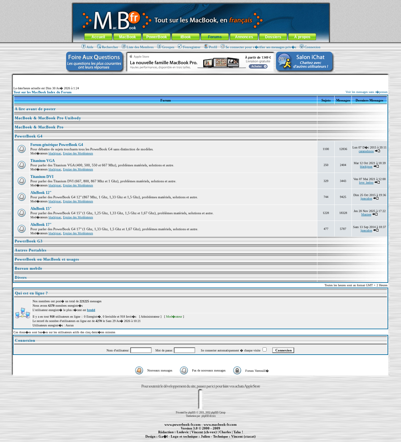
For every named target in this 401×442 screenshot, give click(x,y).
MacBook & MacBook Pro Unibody (48, 118)
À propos (302, 37)
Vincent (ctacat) (243, 436)
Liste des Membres (140, 47)
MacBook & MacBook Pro (39, 127)
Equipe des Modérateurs (78, 153)
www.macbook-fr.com (220, 424)
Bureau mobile (28, 268)
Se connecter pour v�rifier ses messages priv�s (261, 47)
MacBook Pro (178, 440)
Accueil (98, 37)
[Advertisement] (200, 77)
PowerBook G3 (29, 241)
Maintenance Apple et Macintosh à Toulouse (210, 440)
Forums (215, 37)
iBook (185, 37)
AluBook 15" (41, 208)
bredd (91, 310)
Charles (225, 432)
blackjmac (55, 153)
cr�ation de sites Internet (241, 440)
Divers (21, 277)
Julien (205, 436)
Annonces (244, 37)
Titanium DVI (42, 176)
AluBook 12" (41, 192)
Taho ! (238, 432)
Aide (89, 47)
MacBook (127, 37)
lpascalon (366, 198)
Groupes (168, 47)
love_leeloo (366, 182)
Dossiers (273, 37)
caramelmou (366, 151)
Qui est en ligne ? (31, 293)
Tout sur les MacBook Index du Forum (42, 92)
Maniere (366, 214)
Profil (213, 47)
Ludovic (183, 432)
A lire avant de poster (35, 109)
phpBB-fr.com (208, 416)
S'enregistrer (191, 47)
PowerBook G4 (29, 136)
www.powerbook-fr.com (182, 424)
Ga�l (163, 436)
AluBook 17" (41, 224)
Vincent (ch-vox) (204, 432)
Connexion (312, 47)
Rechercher (110, 47)
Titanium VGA (42, 161)
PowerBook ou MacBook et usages (47, 259)
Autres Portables (31, 250)
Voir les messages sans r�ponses (367, 92)
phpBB (191, 412)
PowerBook (156, 37)
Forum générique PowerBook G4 (56, 145)
